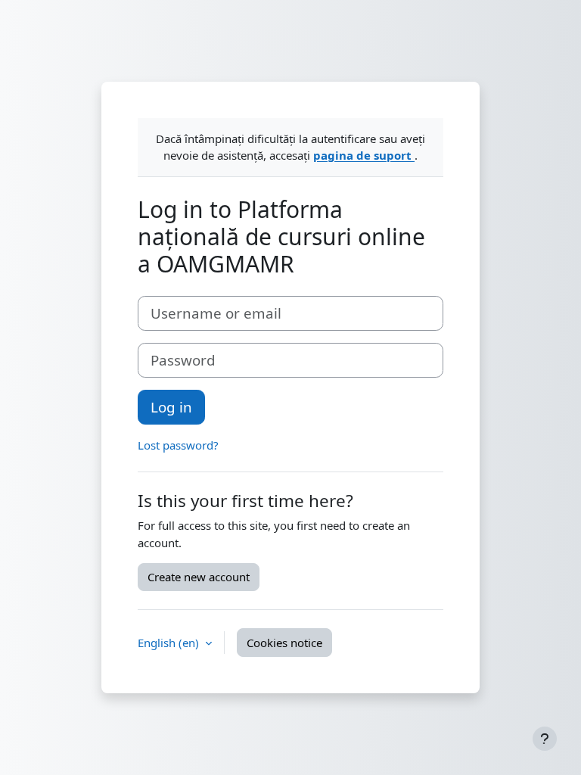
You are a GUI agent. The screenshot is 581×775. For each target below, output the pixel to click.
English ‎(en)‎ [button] (170, 642)
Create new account (199, 576)
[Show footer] (545, 739)
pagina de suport (364, 155)
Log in (171, 406)
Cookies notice (284, 642)
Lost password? (178, 445)
